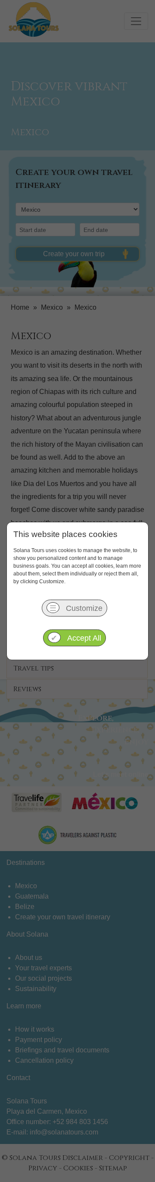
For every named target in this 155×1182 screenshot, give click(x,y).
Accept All (76, 638)
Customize (76, 608)
